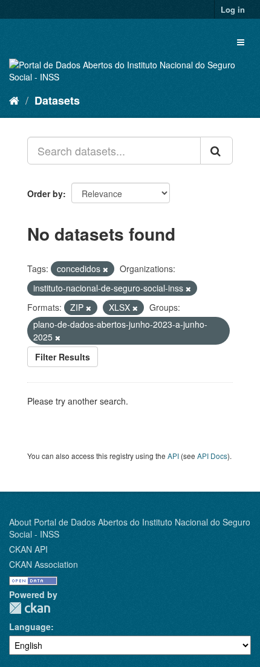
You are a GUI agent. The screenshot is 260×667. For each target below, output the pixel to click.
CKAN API (28, 549)
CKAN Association (43, 564)
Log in (233, 9)
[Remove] (105, 269)
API (173, 456)
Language (30, 626)
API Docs (212, 456)
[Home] (14, 100)
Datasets (57, 100)
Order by (45, 193)
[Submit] (216, 150)
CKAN (29, 608)
